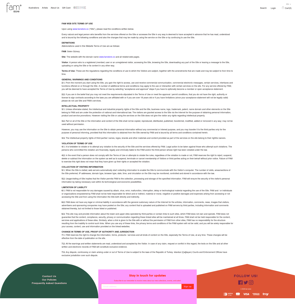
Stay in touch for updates (147, 275)
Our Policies (49, 279)
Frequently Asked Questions (49, 283)
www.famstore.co (80, 28)
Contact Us (49, 276)
